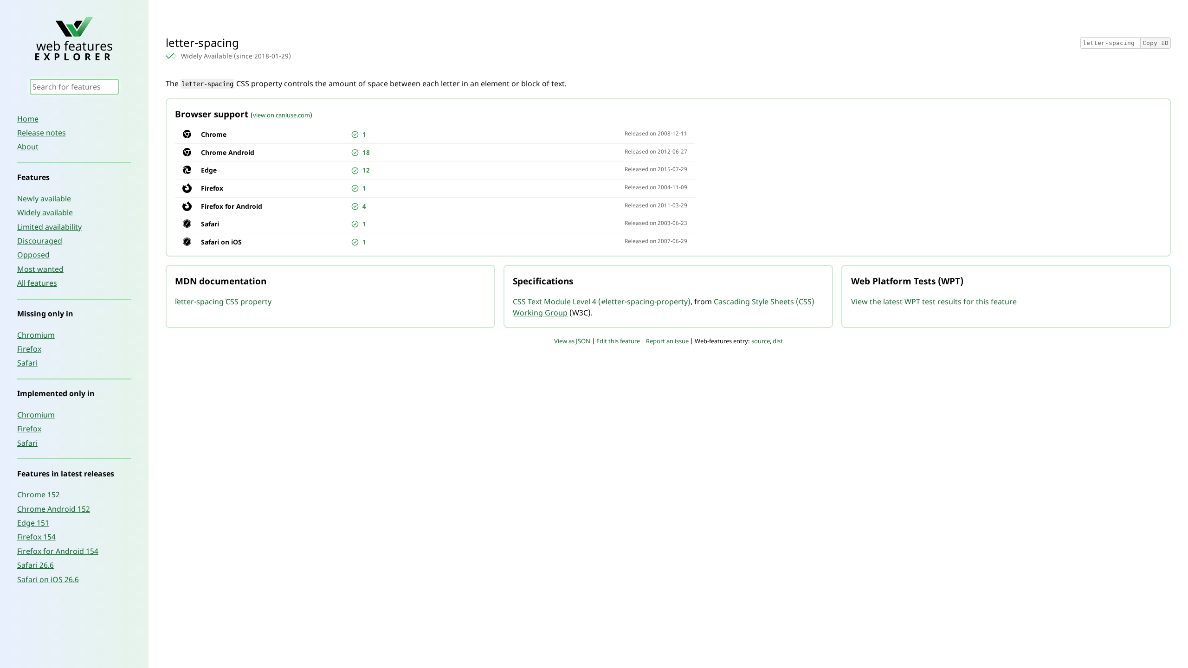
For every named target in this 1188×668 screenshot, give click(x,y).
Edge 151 (33, 523)
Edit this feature (618, 341)
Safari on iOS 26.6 (48, 579)
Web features (74, 49)
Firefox (29, 349)
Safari (27, 363)
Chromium (36, 335)
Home (28, 119)
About (28, 146)
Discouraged (39, 241)
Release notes (41, 133)
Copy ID (1156, 42)
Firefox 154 (36, 537)
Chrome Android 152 (53, 509)
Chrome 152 (38, 494)
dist (778, 341)
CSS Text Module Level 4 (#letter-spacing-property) (602, 301)
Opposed (33, 255)
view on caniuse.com (281, 115)
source (760, 341)
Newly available (44, 198)
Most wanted (40, 269)
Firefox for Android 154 (57, 551)
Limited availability (49, 227)
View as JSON (572, 341)
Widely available (45, 212)
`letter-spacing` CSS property (223, 301)
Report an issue (667, 341)
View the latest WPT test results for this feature (934, 301)
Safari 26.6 (35, 565)
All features (37, 283)
